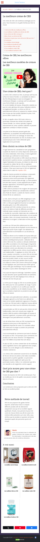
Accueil (5, 9)
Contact (21, 537)
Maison (10, 9)
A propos (15, 537)
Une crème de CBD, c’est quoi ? (13, 34)
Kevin (14, 430)
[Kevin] (7, 433)
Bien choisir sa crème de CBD (13, 36)
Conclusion (7, 40)
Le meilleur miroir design (11, 42)
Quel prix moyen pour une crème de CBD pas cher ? (19, 38)
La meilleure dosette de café (12, 44)
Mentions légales (28, 537)
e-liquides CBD (21, 170)
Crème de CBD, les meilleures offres (15, 30)
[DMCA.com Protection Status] (20, 539)
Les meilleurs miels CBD (12, 48)
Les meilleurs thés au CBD (12, 46)
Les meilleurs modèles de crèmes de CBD (16, 32)
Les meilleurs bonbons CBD (12, 50)
